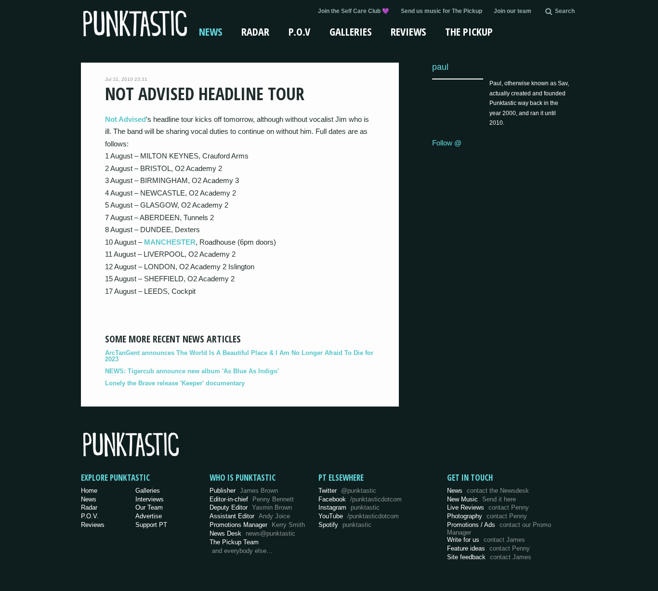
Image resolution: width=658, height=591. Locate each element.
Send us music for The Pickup (441, 11)
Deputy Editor (251, 507)
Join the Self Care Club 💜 (353, 11)
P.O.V (299, 31)
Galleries (350, 31)
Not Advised (125, 119)
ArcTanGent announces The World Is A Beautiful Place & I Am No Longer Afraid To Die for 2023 (239, 356)
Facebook (360, 499)
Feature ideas (488, 548)
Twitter (347, 490)
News (210, 31)
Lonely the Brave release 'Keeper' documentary (175, 383)
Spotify (344, 524)
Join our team (512, 11)
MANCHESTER (170, 242)
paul (440, 67)
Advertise (148, 516)
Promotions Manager (257, 524)
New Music (481, 499)
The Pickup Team (234, 542)
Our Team (149, 507)
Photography (487, 516)
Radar (255, 31)
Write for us (486, 539)
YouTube (358, 516)
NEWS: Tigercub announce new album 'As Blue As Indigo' (192, 371)
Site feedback (489, 557)
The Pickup (469, 31)
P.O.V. (90, 516)
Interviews (149, 499)
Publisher (244, 490)
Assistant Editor (250, 516)
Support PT (151, 524)
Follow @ (446, 143)
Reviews (408, 31)
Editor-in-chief (252, 499)
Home (89, 490)
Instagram (349, 507)
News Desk (252, 533)
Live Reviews (488, 507)
